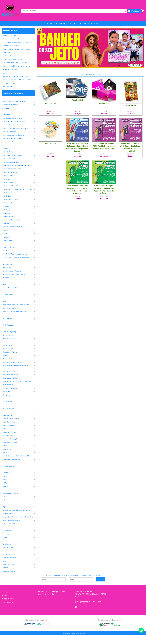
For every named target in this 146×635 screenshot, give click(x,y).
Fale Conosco (7, 602)
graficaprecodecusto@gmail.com (88, 602)
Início (49, 24)
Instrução (61, 24)
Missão (73, 24)
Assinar (101, 579)
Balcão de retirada (9, 599)
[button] (45, 48)
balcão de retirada (89, 24)
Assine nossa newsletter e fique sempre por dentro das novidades (73, 575)
